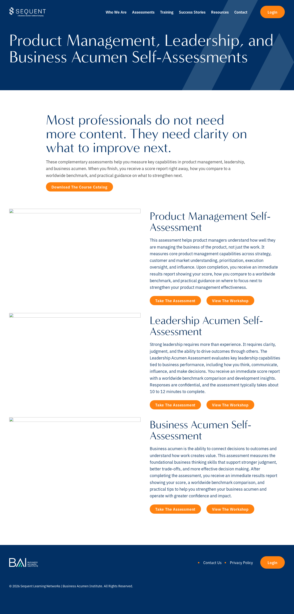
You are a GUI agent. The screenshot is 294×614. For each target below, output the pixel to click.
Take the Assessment (175, 300)
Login (272, 11)
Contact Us (212, 562)
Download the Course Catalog (79, 186)
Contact (240, 11)
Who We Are (116, 11)
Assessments (143, 11)
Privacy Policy (241, 562)
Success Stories (192, 11)
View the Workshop (230, 300)
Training (166, 11)
